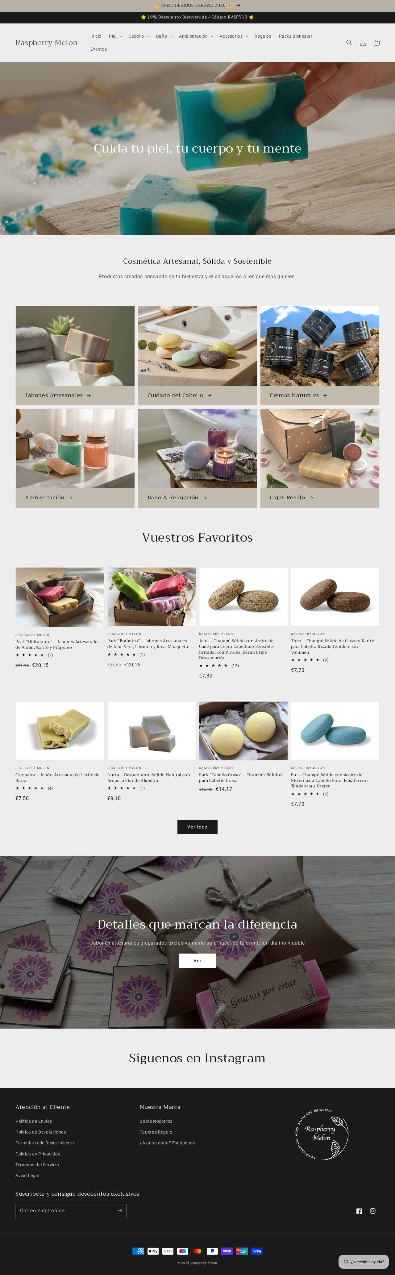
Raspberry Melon (204, 1263)
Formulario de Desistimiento (44, 1142)
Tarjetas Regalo (156, 1132)
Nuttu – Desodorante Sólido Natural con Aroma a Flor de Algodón (148, 777)
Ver (197, 960)
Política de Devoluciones (40, 1132)
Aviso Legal (27, 1175)
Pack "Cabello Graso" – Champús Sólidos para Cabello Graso (240, 777)
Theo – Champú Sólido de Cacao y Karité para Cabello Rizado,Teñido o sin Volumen (332, 646)
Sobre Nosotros (156, 1121)
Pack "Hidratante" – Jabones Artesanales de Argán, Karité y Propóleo (57, 644)
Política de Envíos (33, 1121)
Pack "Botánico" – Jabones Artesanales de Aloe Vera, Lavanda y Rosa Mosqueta (147, 643)
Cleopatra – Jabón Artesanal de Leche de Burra (57, 777)
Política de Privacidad (37, 1153)
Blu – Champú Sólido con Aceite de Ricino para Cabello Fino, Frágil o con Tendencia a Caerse (329, 780)
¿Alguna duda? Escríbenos (167, 1142)
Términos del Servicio (37, 1164)
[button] (349, 42)
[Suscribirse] (120, 1211)
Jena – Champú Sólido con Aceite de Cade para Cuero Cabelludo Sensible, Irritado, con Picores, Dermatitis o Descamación (236, 649)
